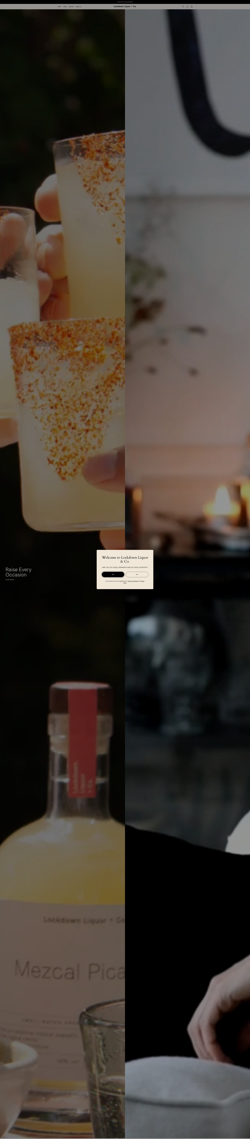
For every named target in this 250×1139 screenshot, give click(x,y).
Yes (113, 574)
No (137, 574)
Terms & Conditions (133, 581)
